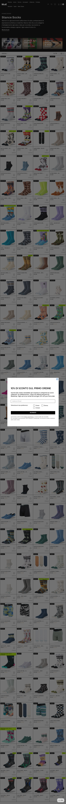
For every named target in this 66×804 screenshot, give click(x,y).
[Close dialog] (57, 379)
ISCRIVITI (33, 412)
